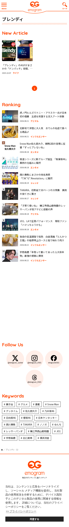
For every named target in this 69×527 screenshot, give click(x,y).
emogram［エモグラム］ (34, 7)
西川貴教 (10, 424)
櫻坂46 (27, 417)
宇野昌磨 (10, 438)
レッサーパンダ (14, 431)
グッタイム (12, 411)
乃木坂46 (49, 411)
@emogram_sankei (15, 362)
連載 (37, 404)
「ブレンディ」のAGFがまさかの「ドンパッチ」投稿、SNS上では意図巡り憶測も (17, 68)
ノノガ (43, 424)
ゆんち (57, 424)
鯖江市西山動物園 (39, 431)
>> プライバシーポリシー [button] (21, 511)
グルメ (24, 404)
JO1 (58, 431)
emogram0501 (53, 362)
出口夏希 (27, 438)
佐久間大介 (31, 411)
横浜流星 (44, 438)
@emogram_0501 (34, 362)
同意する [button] (34, 519)
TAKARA (27, 424)
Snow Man (53, 404)
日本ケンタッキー (47, 417)
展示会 (9, 404)
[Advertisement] (34, 301)
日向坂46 (11, 417)
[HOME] (2, 450)
